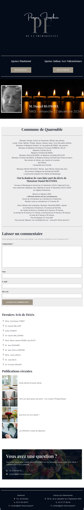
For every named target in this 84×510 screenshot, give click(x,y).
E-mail (4, 281)
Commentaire (8, 244)
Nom (4, 272)
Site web (5, 291)
